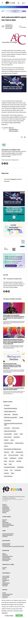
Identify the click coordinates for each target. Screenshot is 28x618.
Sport (5, 464)
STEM (10, 464)
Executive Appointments (8, 533)
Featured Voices (6, 545)
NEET (12, 452)
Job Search (5, 536)
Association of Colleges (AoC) (11, 150)
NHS (5, 455)
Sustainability (20, 467)
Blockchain (15, 414)
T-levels (6, 470)
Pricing (3, 553)
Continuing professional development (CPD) (13, 424)
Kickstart (6, 440)
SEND (5, 461)
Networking (5, 597)
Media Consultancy (6, 559)
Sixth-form (11, 461)
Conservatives (7, 420)
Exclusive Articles (6, 543)
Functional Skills (8, 434)
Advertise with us (6, 509)
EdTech (4, 521)
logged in (13, 179)
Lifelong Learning (19, 443)
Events (3, 581)
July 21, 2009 (8, 28)
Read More (4, 613)
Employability (5, 522)
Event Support (5, 560)
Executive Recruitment (7, 535)
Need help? (4, 585)
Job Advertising (6, 557)
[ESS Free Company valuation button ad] (14, 214)
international (17, 437)
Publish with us (5, 508)
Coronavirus (7, 428)
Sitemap (4, 512)
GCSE (21, 434)
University (6, 473)
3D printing (6, 405)
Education (4, 519)
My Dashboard (5, 580)
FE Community (5, 507)
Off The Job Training (13, 455)
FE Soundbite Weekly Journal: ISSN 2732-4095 (13, 546)
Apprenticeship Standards (10, 408)
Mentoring (6, 452)
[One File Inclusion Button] (14, 229)
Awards (4, 592)
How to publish (5, 576)
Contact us (4, 505)
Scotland (20, 458)
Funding (16, 434)
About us (4, 504)
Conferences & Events (7, 594)
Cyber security (15, 428)
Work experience (8, 476)
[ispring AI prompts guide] (14, 91)
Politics (5, 458)
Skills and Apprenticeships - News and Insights (13, 129)
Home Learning (7, 437)
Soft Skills (18, 461)
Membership (5, 584)
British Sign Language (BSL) (10, 417)
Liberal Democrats (8, 443)
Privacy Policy (5, 511)
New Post (4, 578)
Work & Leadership (6, 524)
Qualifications (13, 458)
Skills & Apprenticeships (8, 525)
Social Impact (5, 526)
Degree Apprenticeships (10, 431)
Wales (12, 473)
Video (3, 569)
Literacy (6, 446)
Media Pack (5, 555)
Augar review (7, 414)
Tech (11, 470)
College (21, 417)
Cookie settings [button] (9, 615)
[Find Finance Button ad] (14, 260)
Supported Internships (9, 467)
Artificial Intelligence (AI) (10, 411)
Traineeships (18, 470)
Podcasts (4, 567)
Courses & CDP (5, 595)
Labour (12, 440)
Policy (21, 455)
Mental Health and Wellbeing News (12, 449)
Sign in (23, 3)
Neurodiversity (19, 452)
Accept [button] (19, 615)
